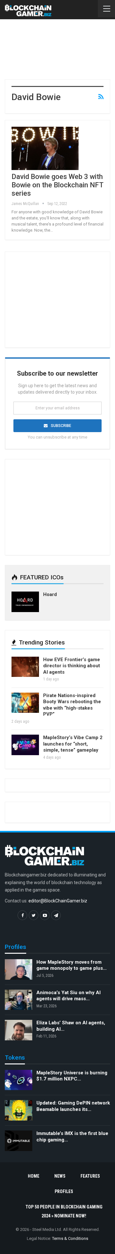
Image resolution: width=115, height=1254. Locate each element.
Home (33, 1176)
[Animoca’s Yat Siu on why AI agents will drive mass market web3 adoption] (18, 1000)
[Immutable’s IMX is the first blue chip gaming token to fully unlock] (18, 1140)
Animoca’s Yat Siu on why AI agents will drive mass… (68, 996)
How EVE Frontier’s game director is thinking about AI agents (71, 666)
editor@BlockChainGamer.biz (57, 900)
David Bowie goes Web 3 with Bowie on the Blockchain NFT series (57, 185)
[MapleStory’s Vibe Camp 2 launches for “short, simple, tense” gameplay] (25, 745)
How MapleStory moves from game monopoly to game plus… (71, 965)
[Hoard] (25, 602)
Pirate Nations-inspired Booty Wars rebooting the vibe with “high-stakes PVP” (72, 705)
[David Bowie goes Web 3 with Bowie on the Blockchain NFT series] (45, 148)
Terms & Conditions (70, 1238)
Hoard (50, 594)
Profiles (64, 1191)
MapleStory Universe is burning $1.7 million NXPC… (71, 1076)
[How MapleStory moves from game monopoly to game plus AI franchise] (18, 969)
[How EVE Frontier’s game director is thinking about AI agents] (25, 667)
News (59, 1176)
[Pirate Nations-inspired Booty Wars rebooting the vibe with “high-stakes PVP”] (25, 703)
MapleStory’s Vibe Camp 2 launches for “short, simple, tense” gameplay (73, 744)
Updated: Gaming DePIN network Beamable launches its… (73, 1106)
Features (90, 1176)
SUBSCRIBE (61, 425)
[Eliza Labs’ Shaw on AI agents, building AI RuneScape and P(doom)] (18, 1030)
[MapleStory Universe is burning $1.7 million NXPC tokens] (18, 1080)
